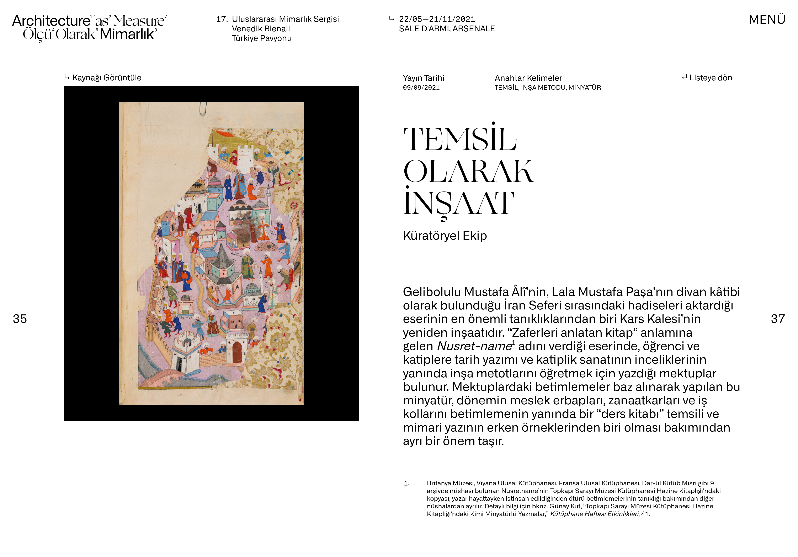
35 (19, 317)
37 (778, 317)
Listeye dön (711, 77)
